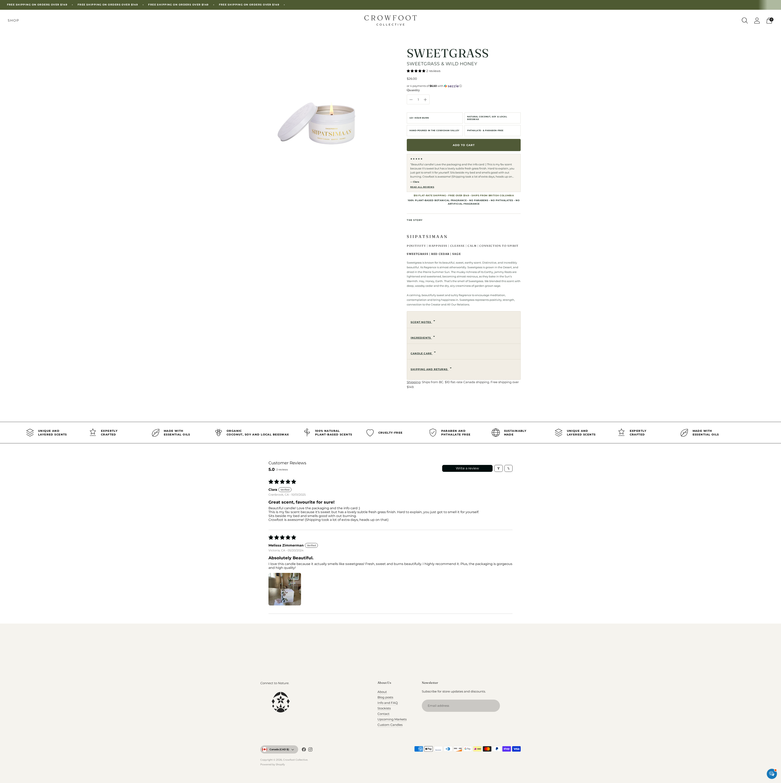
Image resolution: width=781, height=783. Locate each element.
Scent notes (421, 322)
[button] (416, 71)
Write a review (467, 468)
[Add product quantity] (425, 100)
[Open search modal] (744, 20)
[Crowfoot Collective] (390, 20)
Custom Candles (389, 725)
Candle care (422, 353)
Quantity (413, 90)
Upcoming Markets (392, 719)
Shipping (413, 382)
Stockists (384, 708)
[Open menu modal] (13, 20)
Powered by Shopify (272, 764)
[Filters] (498, 468)
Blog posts (385, 697)
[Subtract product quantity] (411, 100)
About (382, 692)
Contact (383, 714)
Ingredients (421, 337)
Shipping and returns (429, 369)
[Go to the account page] (757, 20)
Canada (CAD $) (279, 749)
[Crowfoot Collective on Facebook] (303, 750)
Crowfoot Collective (295, 759)
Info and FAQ (387, 703)
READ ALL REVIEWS (422, 187)
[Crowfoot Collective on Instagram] (310, 750)
